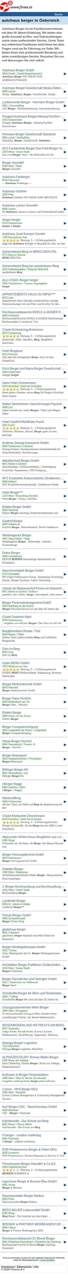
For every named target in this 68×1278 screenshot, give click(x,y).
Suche (59, 14)
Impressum (8, 1266)
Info (36, 1266)
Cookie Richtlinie (47, 1260)
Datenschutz (24, 1266)
